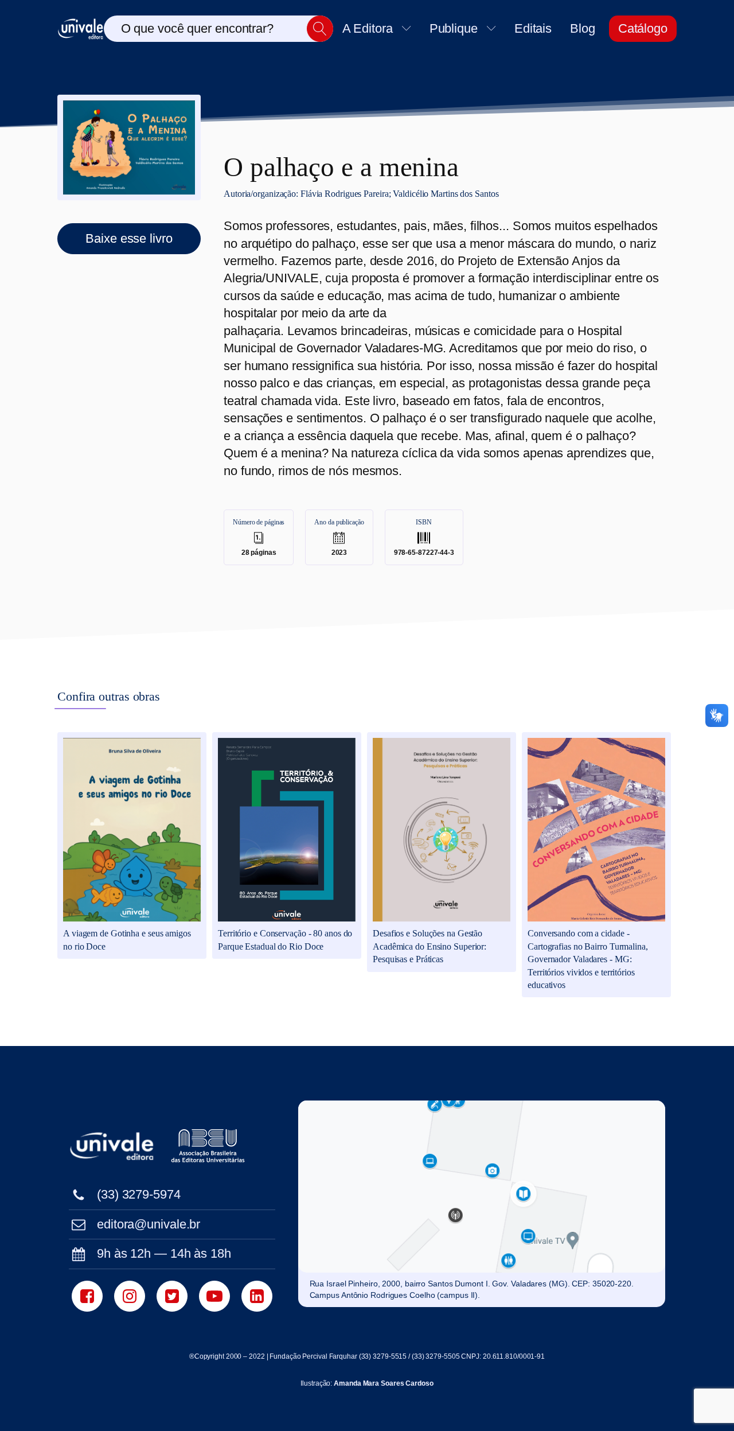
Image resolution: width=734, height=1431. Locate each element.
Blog (582, 28)
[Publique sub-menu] (494, 28)
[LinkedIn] (256, 1296)
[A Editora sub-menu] (409, 28)
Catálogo (642, 28)
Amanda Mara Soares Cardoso (383, 1383)
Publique (454, 28)
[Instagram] (129, 1296)
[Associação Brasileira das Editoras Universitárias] (209, 1145)
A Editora (367, 28)
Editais (533, 28)
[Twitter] (172, 1296)
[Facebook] (87, 1296)
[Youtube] (214, 1296)
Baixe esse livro (128, 238)
